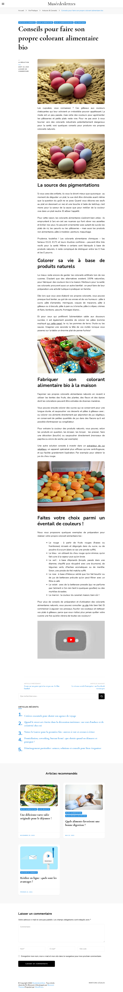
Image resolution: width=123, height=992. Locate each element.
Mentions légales (97, 983)
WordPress (39, 987)
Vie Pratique (80, 22)
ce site (85, 605)
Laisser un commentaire (26, 70)
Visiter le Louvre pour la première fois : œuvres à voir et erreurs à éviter (59, 732)
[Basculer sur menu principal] (3, 4)
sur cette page (54, 323)
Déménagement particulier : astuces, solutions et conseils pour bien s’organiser (62, 748)
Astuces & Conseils (27, 22)
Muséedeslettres (61, 4)
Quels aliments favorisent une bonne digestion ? (82, 823)
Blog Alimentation (44, 22)
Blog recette (43, 809)
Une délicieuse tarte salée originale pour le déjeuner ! (36, 816)
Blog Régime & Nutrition (76, 816)
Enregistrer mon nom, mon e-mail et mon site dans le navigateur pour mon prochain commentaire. (61, 956)
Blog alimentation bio (64, 22)
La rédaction (23, 62)
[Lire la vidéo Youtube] (71, 640)
